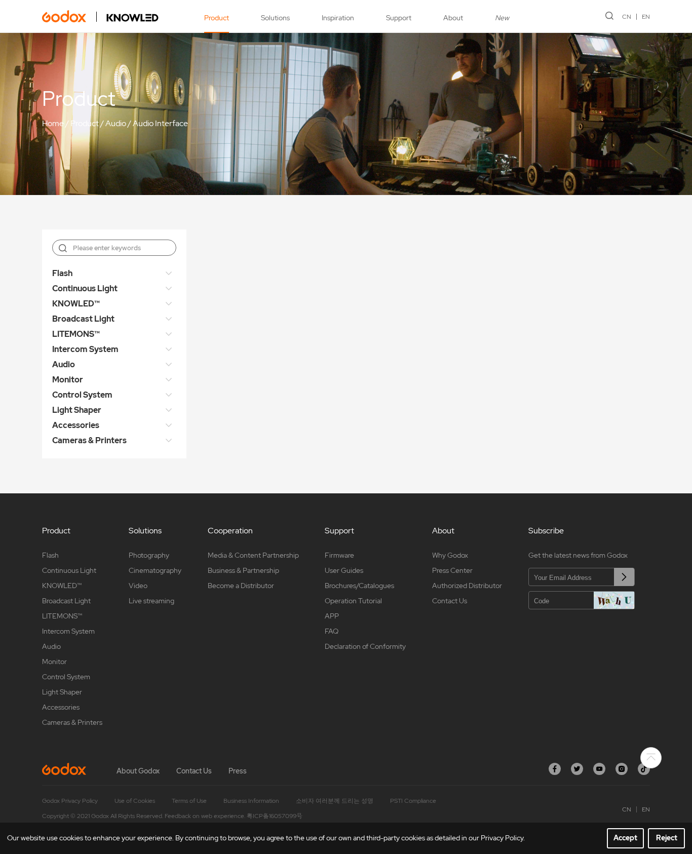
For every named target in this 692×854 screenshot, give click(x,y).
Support (398, 17)
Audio (115, 123)
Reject (666, 837)
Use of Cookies (134, 801)
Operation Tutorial (353, 600)
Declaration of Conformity (365, 646)
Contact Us (449, 600)
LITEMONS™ (76, 334)
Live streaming (151, 600)
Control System (82, 395)
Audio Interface (160, 123)
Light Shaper (76, 410)
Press (237, 770)
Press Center (452, 570)
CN (626, 17)
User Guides (344, 570)
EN (646, 17)
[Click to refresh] (614, 600)
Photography (149, 555)
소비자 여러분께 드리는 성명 (334, 801)
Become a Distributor (241, 585)
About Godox (138, 770)
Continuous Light (85, 288)
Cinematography (155, 570)
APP (332, 615)
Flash (62, 273)
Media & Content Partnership (253, 555)
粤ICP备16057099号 (274, 816)
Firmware (339, 555)
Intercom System (85, 349)
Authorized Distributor (467, 585)
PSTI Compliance (413, 801)
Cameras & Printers (89, 440)
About (453, 17)
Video (138, 585)
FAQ (331, 631)
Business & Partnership (243, 570)
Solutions (275, 17)
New (502, 17)
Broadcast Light (83, 319)
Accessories (75, 425)
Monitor (67, 379)
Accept (625, 837)
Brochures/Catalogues (359, 585)
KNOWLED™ (76, 303)
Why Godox (450, 555)
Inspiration (338, 17)
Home (53, 123)
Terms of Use (189, 801)
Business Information (251, 801)
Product (216, 17)
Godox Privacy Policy (70, 801)
